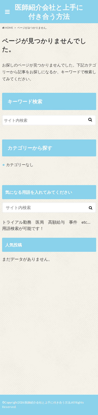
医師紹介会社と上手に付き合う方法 (49, 11)
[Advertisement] (49, 329)
